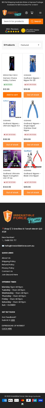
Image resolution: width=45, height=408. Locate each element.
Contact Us (7, 271)
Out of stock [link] (33, 94)
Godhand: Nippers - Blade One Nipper (32, 174)
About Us (6, 258)
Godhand (27, 75)
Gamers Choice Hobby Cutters (10, 79)
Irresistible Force (10, 75)
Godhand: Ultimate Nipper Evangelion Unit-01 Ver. (11, 175)
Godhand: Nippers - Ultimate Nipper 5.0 (11, 124)
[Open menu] (40, 13)
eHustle (37, 396)
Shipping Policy (9, 261)
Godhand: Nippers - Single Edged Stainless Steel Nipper (32, 127)
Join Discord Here (10, 274)
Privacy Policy (8, 268)
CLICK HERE (7, 328)
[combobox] (22, 21)
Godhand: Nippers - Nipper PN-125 (32, 79)
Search (37, 21)
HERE (13, 320)
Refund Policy (8, 264)
